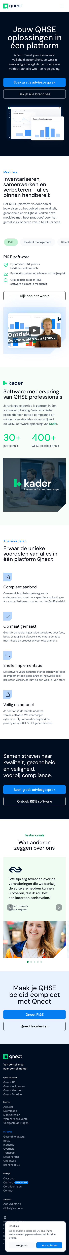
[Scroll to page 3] (34, 961)
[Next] (59, 907)
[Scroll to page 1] (27, 961)
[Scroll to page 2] (31, 961)
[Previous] (10, 907)
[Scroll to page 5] (42, 961)
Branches (7, 1131)
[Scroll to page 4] (38, 961)
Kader (53, 424)
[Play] (34, 330)
